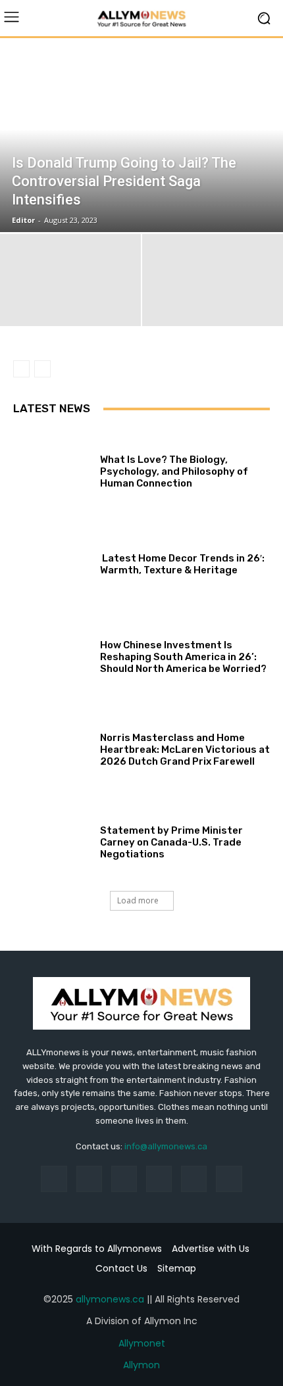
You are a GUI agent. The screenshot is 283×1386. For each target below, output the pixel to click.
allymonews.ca (110, 1299)
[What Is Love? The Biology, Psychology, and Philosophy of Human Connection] (51, 468)
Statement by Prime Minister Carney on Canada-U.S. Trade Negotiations (171, 842)
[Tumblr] (194, 1178)
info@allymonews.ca (165, 1146)
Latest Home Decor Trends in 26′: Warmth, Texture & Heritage (182, 564)
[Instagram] (89, 1178)
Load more (138, 900)
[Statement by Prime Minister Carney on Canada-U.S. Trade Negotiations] (51, 839)
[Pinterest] (159, 1178)
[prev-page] (21, 368)
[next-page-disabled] (42, 368)
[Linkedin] (124, 1178)
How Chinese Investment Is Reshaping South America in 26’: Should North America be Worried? (183, 657)
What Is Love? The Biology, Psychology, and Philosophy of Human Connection (174, 471)
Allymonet (141, 1343)
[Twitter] (229, 1178)
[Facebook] (53, 1178)
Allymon (141, 1365)
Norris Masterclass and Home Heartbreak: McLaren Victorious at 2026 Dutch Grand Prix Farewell (185, 749)
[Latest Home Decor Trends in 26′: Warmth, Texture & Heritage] (51, 561)
